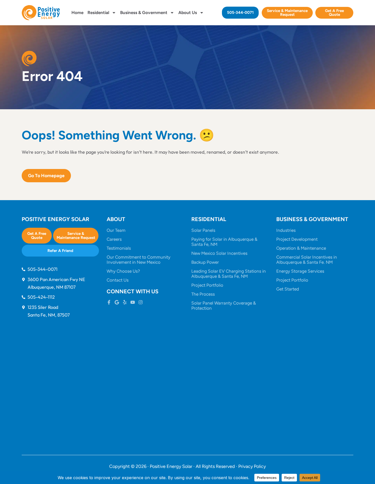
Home (77, 12)
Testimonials (119, 248)
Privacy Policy (252, 466)
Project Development (297, 239)
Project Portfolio (207, 285)
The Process (203, 294)
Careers (114, 239)
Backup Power (205, 262)
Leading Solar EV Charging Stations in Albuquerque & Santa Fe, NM (228, 274)
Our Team (116, 230)
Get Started (287, 289)
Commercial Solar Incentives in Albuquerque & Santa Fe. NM (306, 260)
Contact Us (118, 280)
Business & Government (143, 12)
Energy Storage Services (300, 271)
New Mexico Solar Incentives (219, 253)
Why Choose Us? (123, 271)
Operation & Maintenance (301, 248)
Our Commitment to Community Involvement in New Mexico (138, 260)
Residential (98, 12)
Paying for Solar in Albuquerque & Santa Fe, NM (224, 242)
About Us (187, 12)
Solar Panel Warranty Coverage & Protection (223, 305)
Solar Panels (203, 230)
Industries (286, 230)
